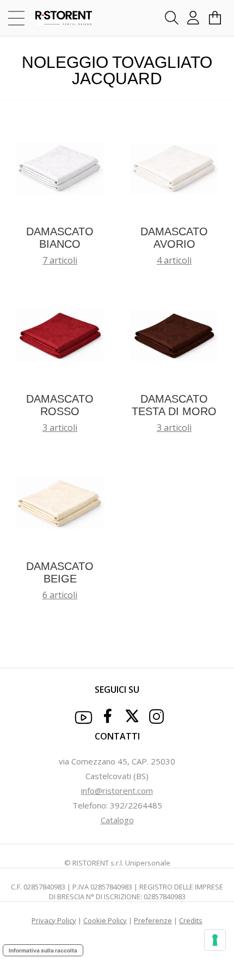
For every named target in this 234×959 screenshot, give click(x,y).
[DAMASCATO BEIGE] (59, 502)
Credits (190, 920)
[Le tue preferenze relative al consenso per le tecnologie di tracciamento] (215, 940)
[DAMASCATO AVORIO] (174, 167)
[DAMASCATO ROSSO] (59, 335)
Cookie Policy (105, 920)
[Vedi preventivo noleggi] (215, 18)
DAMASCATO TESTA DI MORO (174, 405)
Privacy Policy (54, 920)
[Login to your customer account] (193, 18)
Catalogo (117, 819)
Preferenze (153, 920)
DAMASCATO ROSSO (60, 405)
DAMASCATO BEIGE (60, 572)
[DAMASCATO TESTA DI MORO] (174, 335)
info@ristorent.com (117, 790)
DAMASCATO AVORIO (174, 237)
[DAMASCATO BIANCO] (59, 167)
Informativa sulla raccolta (43, 950)
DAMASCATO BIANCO (60, 237)
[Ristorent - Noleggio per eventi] (58, 18)
